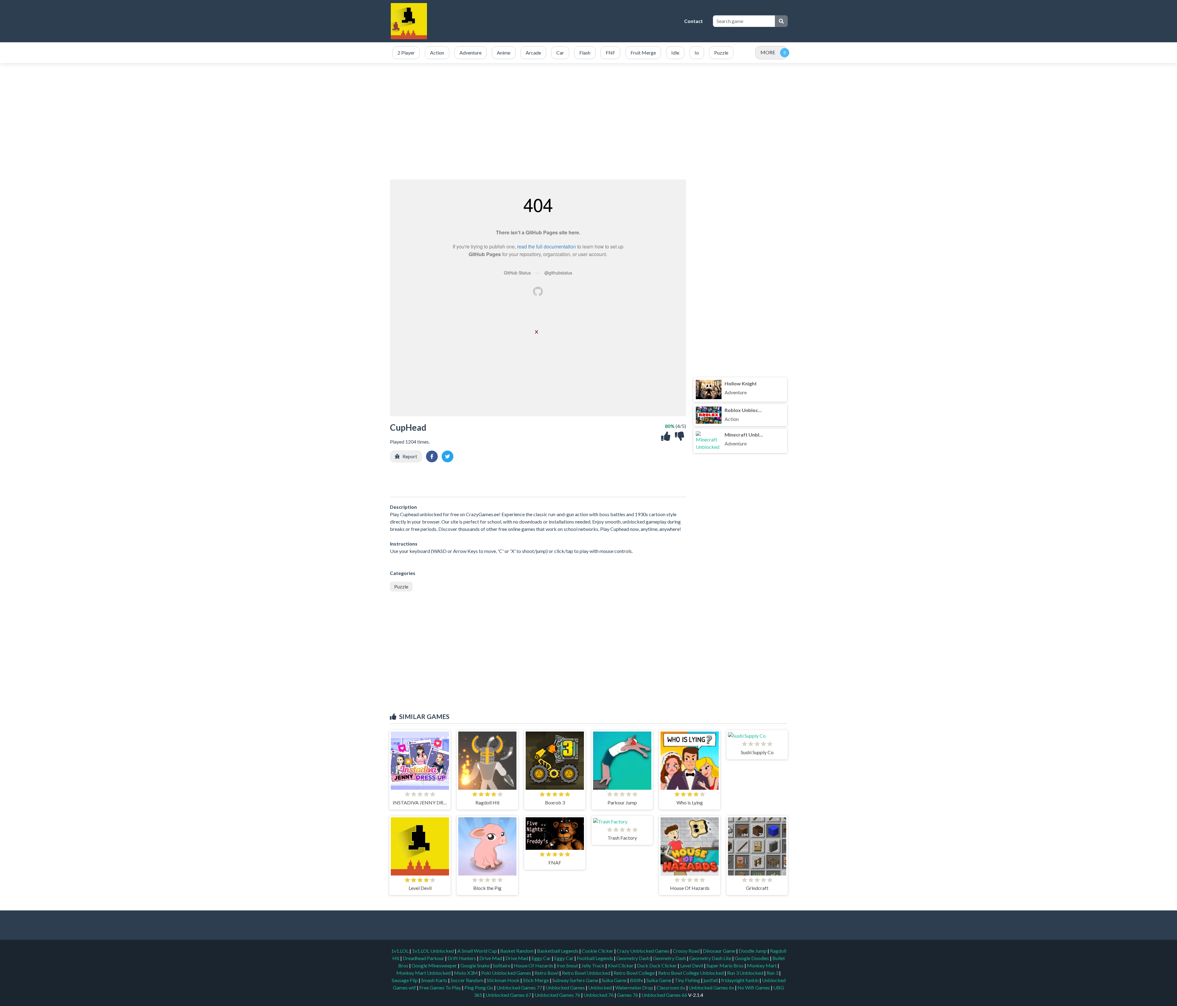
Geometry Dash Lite (710, 958)
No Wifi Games (753, 987)
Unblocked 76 (599, 995)
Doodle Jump (753, 951)
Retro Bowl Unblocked (586, 973)
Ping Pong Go (479, 987)
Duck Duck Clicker (657, 965)
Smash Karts (434, 980)
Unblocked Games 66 (664, 995)
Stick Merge (536, 980)
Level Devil (692, 965)
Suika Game (614, 980)
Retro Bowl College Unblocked (691, 973)
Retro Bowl (547, 973)
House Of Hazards (534, 965)
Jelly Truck (593, 965)
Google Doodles (752, 958)
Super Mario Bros (726, 965)
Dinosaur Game (719, 951)
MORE (767, 52)
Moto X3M (466, 973)
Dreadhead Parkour (424, 958)
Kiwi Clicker (621, 965)
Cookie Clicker (598, 951)
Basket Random (517, 951)
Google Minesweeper (435, 965)
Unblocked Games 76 (557, 995)
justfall (711, 980)
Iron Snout (568, 965)
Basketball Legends (558, 951)
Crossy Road (686, 951)
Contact (693, 21)
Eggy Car (541, 958)
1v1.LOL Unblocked (433, 951)
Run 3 (773, 973)
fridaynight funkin (740, 980)
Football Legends (595, 958)
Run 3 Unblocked (745, 973)
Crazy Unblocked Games (643, 951)
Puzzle (401, 586)
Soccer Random (467, 980)
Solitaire (502, 965)
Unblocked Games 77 (520, 987)
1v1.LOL (400, 951)
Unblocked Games (566, 987)
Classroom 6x (671, 987)
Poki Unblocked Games (506, 973)
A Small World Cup (477, 951)
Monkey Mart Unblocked (423, 973)
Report (409, 456)
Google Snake (475, 965)
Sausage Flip (405, 980)
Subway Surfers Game (575, 980)
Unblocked (600, 987)
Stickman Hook (503, 980)
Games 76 (627, 995)
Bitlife (637, 980)
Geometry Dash (633, 958)
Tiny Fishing (688, 980)
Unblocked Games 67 (508, 995)
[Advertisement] (568, 21)
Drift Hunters (462, 958)
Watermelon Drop (634, 987)
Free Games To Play (440, 987)
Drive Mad (491, 958)
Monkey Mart (762, 965)
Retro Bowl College (635, 973)
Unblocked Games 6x (711, 987)
